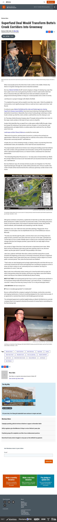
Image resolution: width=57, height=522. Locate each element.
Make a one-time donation (28, 479)
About (22, 499)
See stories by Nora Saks (16, 378)
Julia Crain (8, 357)
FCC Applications (24, 512)
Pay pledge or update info (45, 479)
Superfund (39, 351)
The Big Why (6, 384)
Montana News (4, 18)
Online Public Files (25, 513)
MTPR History (24, 502)
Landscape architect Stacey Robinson (14, 132)
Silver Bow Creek (9, 354)
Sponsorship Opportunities (24, 505)
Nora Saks (16, 31)
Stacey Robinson (32, 357)
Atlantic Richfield (13, 90)
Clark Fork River (20, 351)
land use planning (31, 354)
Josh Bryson (42, 357)
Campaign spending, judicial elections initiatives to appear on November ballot (21, 423)
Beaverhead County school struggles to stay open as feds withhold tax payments (22, 438)
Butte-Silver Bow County (19, 357)
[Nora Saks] (4, 375)
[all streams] (55, 7)
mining (47, 351)
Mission (22, 501)
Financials (23, 511)
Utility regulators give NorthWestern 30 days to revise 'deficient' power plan (21, 428)
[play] (4, 7)
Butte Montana (30, 351)
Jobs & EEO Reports (25, 514)
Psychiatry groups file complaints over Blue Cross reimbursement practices (21, 433)
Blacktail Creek (20, 354)
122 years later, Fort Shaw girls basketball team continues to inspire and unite (21, 413)
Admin (22, 507)
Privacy (22, 506)
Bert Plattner (9, 361)
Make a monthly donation (11, 479)
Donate (51, 2)
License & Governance (26, 509)
